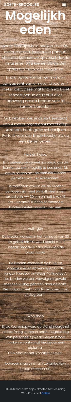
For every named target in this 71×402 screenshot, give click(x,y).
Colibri (45, 393)
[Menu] (64, 4)
